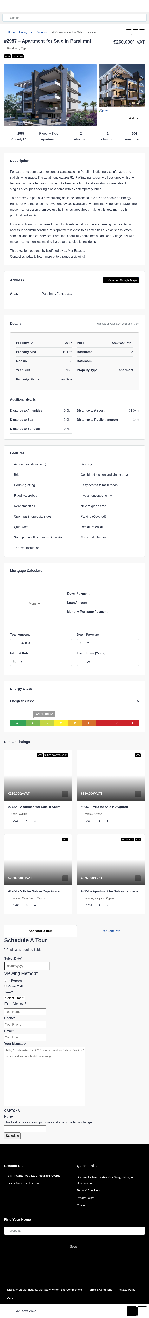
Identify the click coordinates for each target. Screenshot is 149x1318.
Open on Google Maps (122, 280)
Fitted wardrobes (25, 495)
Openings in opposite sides (32, 516)
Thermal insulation (27, 548)
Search (74, 1246)
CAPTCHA (12, 1110)
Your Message (15, 1043)
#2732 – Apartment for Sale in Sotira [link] (34, 807)
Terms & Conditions (89, 1190)
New (7, 56)
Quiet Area (21, 527)
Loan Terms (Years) (91, 653)
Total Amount (20, 634)
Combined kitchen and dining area (104, 474)
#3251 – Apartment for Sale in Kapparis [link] (109, 891)
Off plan (18, 56)
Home (11, 32)
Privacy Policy (85, 1197)
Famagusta (25, 32)
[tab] (40, 931)
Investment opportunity (96, 495)
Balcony (86, 464)
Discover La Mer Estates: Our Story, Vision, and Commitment (106, 1180)
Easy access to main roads (99, 485)
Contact (81, 1205)
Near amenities (24, 506)
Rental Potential (92, 527)
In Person (15, 980)
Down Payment (88, 634)
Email (9, 1031)
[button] (129, 32)
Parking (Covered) (93, 516)
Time (8, 992)
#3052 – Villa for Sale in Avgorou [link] (104, 807)
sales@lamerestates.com (23, 1183)
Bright (18, 474)
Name (8, 1116)
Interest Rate (19, 653)
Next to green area (93, 506)
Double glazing (24, 485)
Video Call (15, 986)
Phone (9, 1018)
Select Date (13, 958)
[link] (38, 775)
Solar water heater (93, 537)
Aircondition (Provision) (30, 464)
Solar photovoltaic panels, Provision (38, 537)
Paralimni (41, 32)
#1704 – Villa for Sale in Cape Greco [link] (34, 891)
